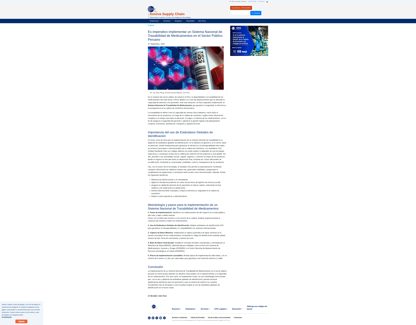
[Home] (154, 306)
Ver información (6, 317)
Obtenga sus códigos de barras (257, 307)
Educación (236, 309)
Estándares (190, 309)
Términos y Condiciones (179, 317)
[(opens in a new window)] (149, 318)
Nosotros (176, 309)
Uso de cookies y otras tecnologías (219, 317)
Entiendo (21, 321)
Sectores (166, 21)
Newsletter (190, 21)
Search (257, 13)
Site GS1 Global (252, 1)
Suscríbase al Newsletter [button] (241, 8)
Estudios (178, 21)
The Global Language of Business (238, 1)
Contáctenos (261, 1)
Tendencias (154, 21)
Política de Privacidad (197, 317)
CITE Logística (220, 309)
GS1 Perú (202, 21)
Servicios (204, 309)
